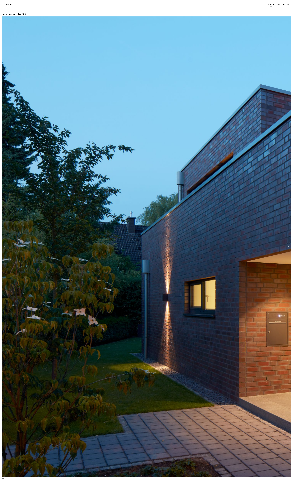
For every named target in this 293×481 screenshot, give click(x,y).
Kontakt (286, 4)
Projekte (271, 4)
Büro (278, 4)
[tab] (3, 478)
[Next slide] (287, 247)
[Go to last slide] (5, 247)
